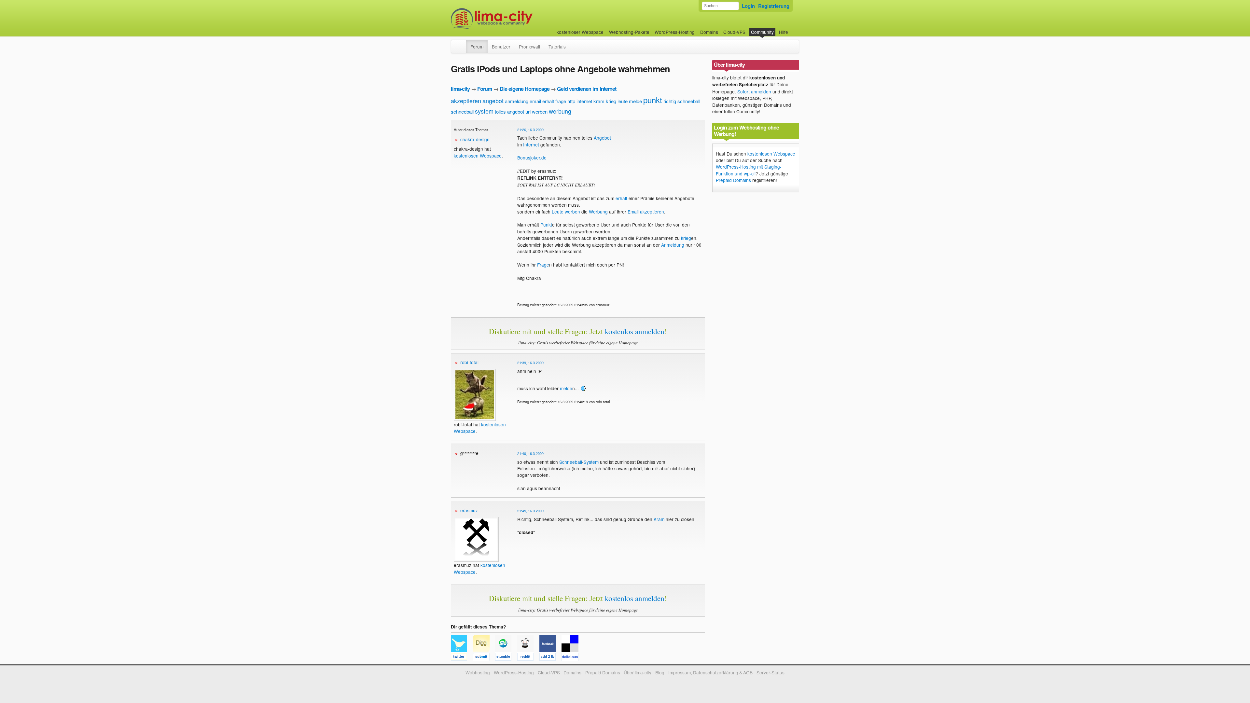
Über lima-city (637, 672)
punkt (652, 99)
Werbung (598, 211)
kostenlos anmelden (634, 331)
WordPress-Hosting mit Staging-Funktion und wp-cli (749, 169)
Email (633, 211)
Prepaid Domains (733, 180)
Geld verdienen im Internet (586, 88)
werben (540, 111)
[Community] (462, 43)
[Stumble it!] (506, 658)
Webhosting (477, 672)
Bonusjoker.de (532, 157)
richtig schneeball (681, 101)
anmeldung (516, 101)
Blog (659, 672)
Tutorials (557, 46)
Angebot (602, 137)
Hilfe (783, 32)
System (591, 462)
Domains (709, 32)
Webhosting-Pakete (629, 32)
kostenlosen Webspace (478, 155)
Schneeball (570, 462)
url (528, 111)
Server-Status (771, 672)
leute (623, 101)
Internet (531, 144)
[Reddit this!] (528, 658)
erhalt (548, 101)
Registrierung (773, 6)
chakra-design (475, 139)
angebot (493, 100)
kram (598, 101)
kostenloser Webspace (580, 32)
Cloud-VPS (734, 32)
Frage (543, 264)
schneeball (462, 111)
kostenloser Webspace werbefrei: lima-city (516, 18)
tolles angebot (509, 111)
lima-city (460, 88)
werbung (560, 111)
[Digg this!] (484, 658)
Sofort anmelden (754, 91)
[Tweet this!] (462, 658)
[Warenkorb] (793, 29)
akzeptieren (466, 100)
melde (635, 101)
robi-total (469, 362)
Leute (557, 211)
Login (748, 6)
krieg (611, 101)
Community (762, 32)
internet (584, 101)
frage (560, 101)
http (571, 101)
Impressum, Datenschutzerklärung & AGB (710, 672)
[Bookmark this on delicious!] (572, 658)
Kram (659, 519)
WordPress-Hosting (675, 32)
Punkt (546, 224)
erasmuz (469, 510)
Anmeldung (672, 244)
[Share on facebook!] (550, 658)
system (484, 111)
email (535, 101)
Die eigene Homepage (524, 88)
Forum (476, 46)
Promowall (529, 46)
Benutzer (501, 46)
